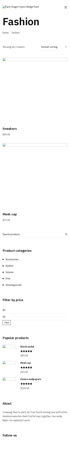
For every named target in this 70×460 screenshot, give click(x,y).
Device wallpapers (30, 379)
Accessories (12, 259)
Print (8, 278)
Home (6, 32)
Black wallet (27, 346)
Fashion (9, 265)
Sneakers (10, 128)
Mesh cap (10, 214)
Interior (10, 272)
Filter (6, 322)
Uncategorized (13, 285)
